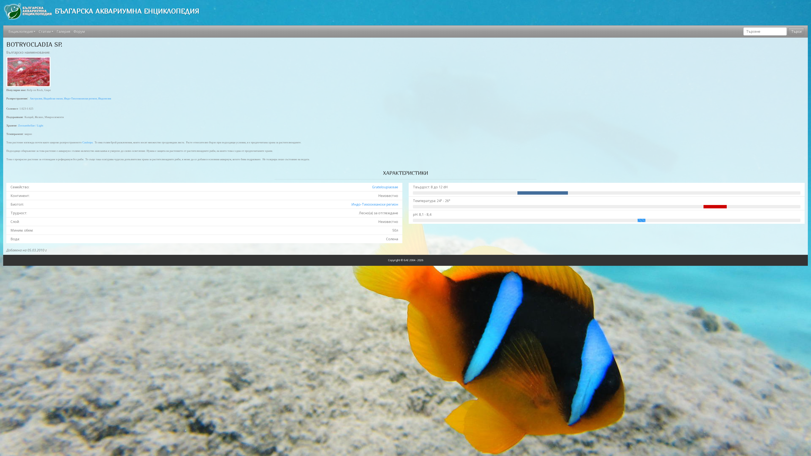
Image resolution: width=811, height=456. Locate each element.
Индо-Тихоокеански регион (374, 204)
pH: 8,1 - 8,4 (422, 214)
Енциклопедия (20, 31)
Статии (45, 31)
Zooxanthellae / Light (30, 125)
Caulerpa (87, 142)
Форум (79, 31)
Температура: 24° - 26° (431, 200)
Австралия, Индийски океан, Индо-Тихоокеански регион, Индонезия (70, 98)
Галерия (63, 31)
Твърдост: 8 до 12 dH (430, 187)
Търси (796, 31)
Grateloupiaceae (385, 187)
